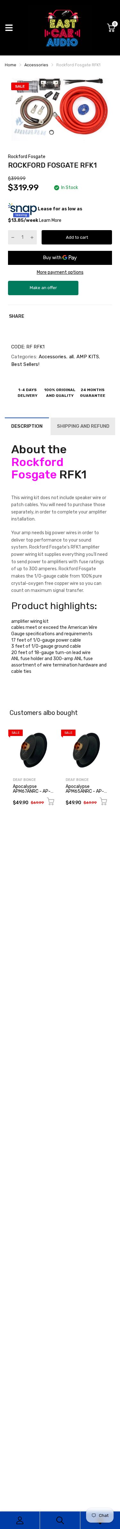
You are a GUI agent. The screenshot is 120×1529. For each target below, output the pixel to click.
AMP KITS (87, 357)
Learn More (50, 220)
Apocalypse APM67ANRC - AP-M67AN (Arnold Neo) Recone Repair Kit (33, 794)
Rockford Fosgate (26, 156)
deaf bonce (24, 780)
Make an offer (43, 290)
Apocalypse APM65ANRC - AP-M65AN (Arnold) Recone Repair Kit (85, 794)
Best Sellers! (25, 364)
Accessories (51, 357)
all (71, 357)
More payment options (60, 272)
